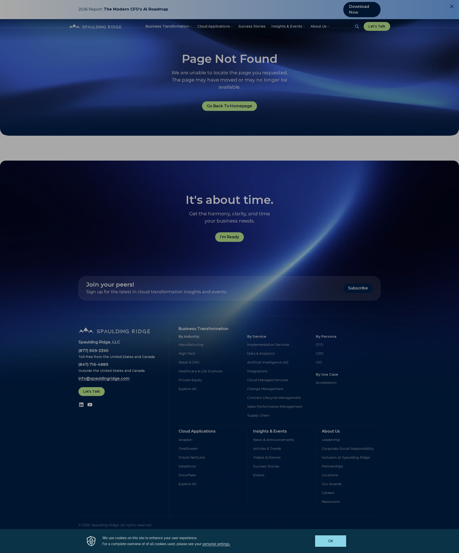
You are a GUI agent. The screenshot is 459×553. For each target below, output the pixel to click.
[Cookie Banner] (229, 541)
